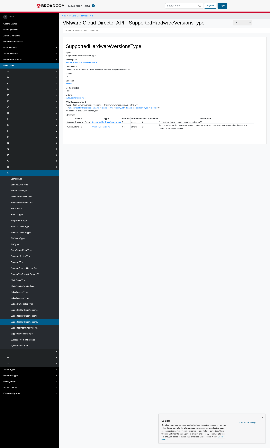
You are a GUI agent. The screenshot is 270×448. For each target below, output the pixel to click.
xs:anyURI (119, 108)
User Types (8, 65)
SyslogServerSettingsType (22, 340)
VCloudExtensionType (102, 127)
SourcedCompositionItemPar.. (24, 268)
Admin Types (9, 370)
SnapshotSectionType (20, 256)
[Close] (262, 417)
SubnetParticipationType (21, 304)
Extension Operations (13, 42)
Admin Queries (10, 387)
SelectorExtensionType (21, 197)
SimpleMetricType (18, 220)
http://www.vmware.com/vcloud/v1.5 (81, 62)
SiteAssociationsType (20, 232)
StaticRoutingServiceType (22, 286)
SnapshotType (17, 262)
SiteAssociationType (19, 226)
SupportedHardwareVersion (81, 108)
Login (222, 5)
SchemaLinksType (19, 185)
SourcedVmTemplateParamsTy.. (25, 274)
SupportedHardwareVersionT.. (24, 316)
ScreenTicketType (18, 191)
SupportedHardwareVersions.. (24, 322)
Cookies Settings (247, 423)
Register (210, 5)
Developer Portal (79, 5)
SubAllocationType (19, 292)
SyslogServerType (19, 346)
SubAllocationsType (19, 298)
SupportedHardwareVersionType (106, 122)
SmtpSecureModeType (21, 250)
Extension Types (11, 375)
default (129, 108)
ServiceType (16, 208)
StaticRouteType (18, 280)
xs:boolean (138, 108)
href (111, 108)
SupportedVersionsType (21, 334)
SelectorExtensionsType (21, 202)
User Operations (11, 30)
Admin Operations (11, 36)
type (146, 108)
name (96, 108)
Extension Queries (11, 393)
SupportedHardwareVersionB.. (24, 310)
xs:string (105, 108)
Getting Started (10, 24)
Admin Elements (11, 53)
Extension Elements (12, 59)
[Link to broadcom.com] (51, 6)
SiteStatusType (17, 238)
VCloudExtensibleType (76, 98)
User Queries (9, 381)
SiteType (14, 244)
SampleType (16, 179)
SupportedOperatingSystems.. (24, 328)
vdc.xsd (69, 84)
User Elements (10, 47)
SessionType (16, 214)
